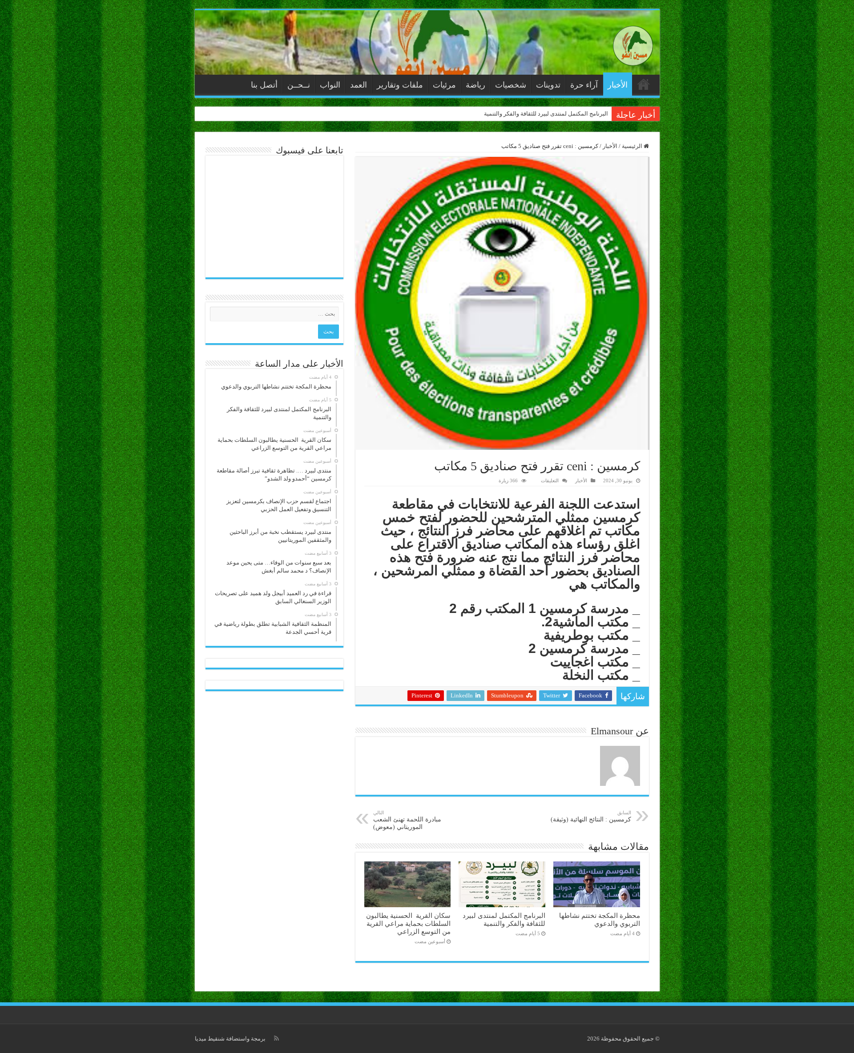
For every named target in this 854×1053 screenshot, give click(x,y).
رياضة (475, 84)
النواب (330, 84)
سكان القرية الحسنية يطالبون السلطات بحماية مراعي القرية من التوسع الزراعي (408, 923)
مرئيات (444, 84)
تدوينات (548, 84)
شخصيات (510, 84)
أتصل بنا (264, 84)
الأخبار (618, 84)
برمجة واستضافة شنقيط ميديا (230, 1038)
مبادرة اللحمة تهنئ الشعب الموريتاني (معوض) (407, 820)
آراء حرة (584, 84)
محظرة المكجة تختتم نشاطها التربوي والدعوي (599, 919)
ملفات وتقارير (400, 84)
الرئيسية (643, 84)
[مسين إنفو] (633, 43)
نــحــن (298, 84)
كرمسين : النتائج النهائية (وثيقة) (591, 816)
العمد (358, 84)
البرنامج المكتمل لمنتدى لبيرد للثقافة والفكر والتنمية (546, 113)
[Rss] (276, 1038)
